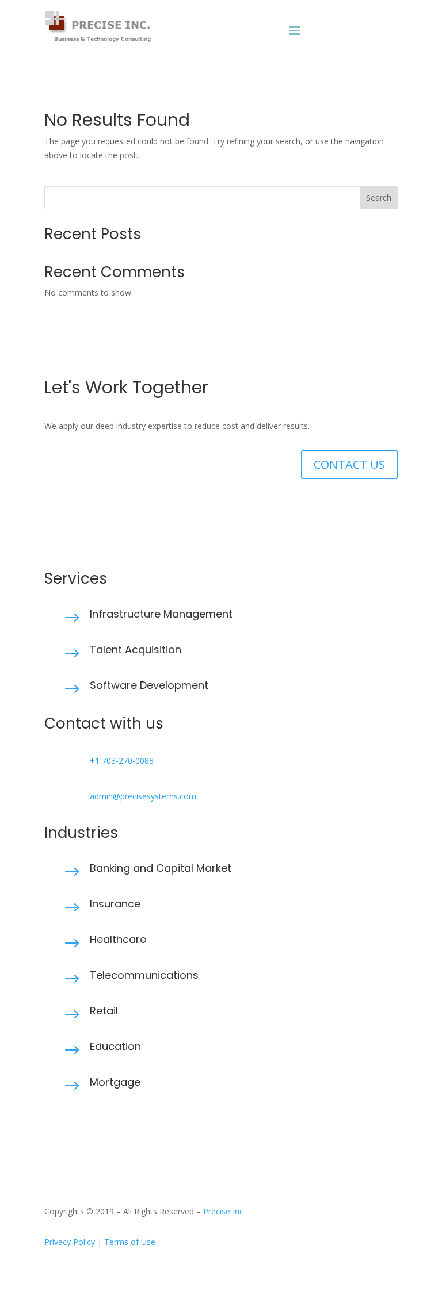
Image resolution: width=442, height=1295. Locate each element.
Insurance (115, 903)
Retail (104, 1010)
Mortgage (115, 1082)
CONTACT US (349, 464)
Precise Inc (223, 1211)
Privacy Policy (69, 1241)
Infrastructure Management (161, 614)
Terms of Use (129, 1241)
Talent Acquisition (135, 649)
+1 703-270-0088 (122, 760)
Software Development (149, 685)
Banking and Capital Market (160, 868)
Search (378, 197)
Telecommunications (144, 975)
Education (115, 1046)
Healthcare (118, 939)
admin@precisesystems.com (143, 796)
